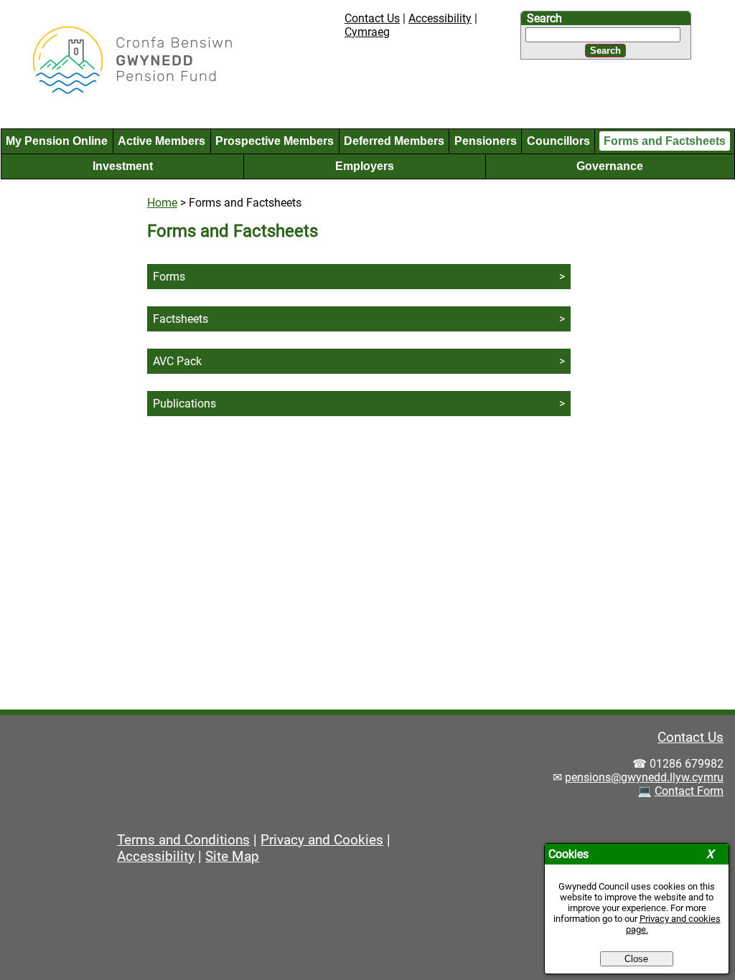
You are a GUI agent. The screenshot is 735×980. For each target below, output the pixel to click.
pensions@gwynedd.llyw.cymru (644, 777)
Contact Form (689, 791)
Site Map (232, 856)
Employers (364, 166)
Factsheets (180, 319)
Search (544, 18)
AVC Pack (177, 361)
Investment (123, 166)
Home (162, 202)
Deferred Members (394, 141)
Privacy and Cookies (322, 839)
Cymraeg (367, 32)
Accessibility (440, 18)
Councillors (558, 141)
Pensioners (485, 141)
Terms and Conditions (183, 839)
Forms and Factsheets (665, 141)
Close (636, 958)
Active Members (161, 141)
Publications (184, 403)
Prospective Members (274, 141)
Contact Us (372, 18)
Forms (169, 276)
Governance (609, 166)
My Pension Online (57, 141)
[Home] (121, 92)
